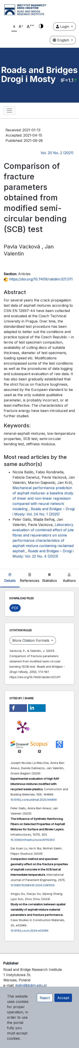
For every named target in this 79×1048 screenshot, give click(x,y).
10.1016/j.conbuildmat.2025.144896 (34, 799)
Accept (63, 998)
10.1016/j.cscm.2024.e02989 (29, 930)
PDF (15, 608)
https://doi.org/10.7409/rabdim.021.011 (40, 279)
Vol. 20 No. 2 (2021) (57, 153)
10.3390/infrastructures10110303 (33, 839)
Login (64, 26)
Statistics (49, 580)
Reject (45, 998)
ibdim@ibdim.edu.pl (31, 985)
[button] (18, 708)
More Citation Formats (31, 640)
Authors (69, 580)
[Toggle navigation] (9, 110)
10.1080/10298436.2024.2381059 (33, 885)
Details (10, 580)
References (29, 580)
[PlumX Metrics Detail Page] (22, 727)
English (63, 40)
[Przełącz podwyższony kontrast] (41, 26)
